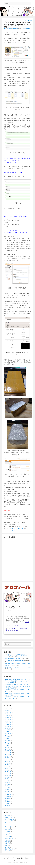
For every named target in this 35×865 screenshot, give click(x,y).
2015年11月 (8, 773)
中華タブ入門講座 (10, 838)
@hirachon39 (15, 625)
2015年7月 (8, 780)
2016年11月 (8, 752)
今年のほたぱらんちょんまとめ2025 (14, 660)
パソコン (7, 828)
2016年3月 (8, 766)
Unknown (11, 698)
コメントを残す (26, 28)
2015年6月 (8, 782)
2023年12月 (8, 717)
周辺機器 (7, 842)
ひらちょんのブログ (14, 630)
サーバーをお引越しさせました (13, 658)
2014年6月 (8, 803)
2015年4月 (8, 786)
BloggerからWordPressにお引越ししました (16, 684)
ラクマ (7, 833)
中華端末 (7, 840)
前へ (25, 20)
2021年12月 (8, 721)
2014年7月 (8, 802)
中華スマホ (8, 836)
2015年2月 (8, 789)
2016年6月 (8, 761)
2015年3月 (8, 788)
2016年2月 (8, 768)
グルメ (7, 822)
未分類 (7, 847)
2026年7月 (8, 708)
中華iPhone (8, 835)
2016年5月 (8, 763)
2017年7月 (8, 738)
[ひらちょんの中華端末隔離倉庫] (17, 11)
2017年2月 (8, 747)
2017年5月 (8, 742)
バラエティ (20, 528)
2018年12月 (8, 724)
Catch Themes (23, 862)
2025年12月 (8, 712)
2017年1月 (8, 749)
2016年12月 (8, 751)
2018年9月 (8, 729)
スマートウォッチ (10, 826)
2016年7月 (8, 759)
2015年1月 (8, 791)
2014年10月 (8, 796)
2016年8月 (8, 758)
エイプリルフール (10, 819)
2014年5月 (8, 805)
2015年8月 (8, 779)
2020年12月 (8, 722)
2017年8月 (8, 737)
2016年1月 (8, 770)
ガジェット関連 (9, 821)
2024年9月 (8, 715)
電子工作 (7, 850)
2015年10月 (8, 775)
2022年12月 (8, 719)
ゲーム (7, 824)
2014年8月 (8, 800)
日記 (6, 845)
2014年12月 (8, 793)
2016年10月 (8, 754)
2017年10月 (8, 733)
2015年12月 (8, 772)
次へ (30, 20)
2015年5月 (8, 784)
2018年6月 (8, 731)
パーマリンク (12, 530)
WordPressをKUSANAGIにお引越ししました (17, 679)
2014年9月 (8, 798)
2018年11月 (8, 726)
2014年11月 (8, 795)
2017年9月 (8, 735)
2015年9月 (8, 777)
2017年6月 (8, 740)
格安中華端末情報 (10, 849)
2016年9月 (8, 756)
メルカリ (7, 831)
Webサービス (13, 528)
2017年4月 (8, 744)
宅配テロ (7, 843)
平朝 (10, 695)
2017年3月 (8, 745)
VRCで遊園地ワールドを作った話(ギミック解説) (18, 667)
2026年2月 (8, 710)
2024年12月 (8, 714)
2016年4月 (8, 765)
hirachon (15, 28)
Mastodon (7, 815)
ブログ (27, 622)
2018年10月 (8, 728)
